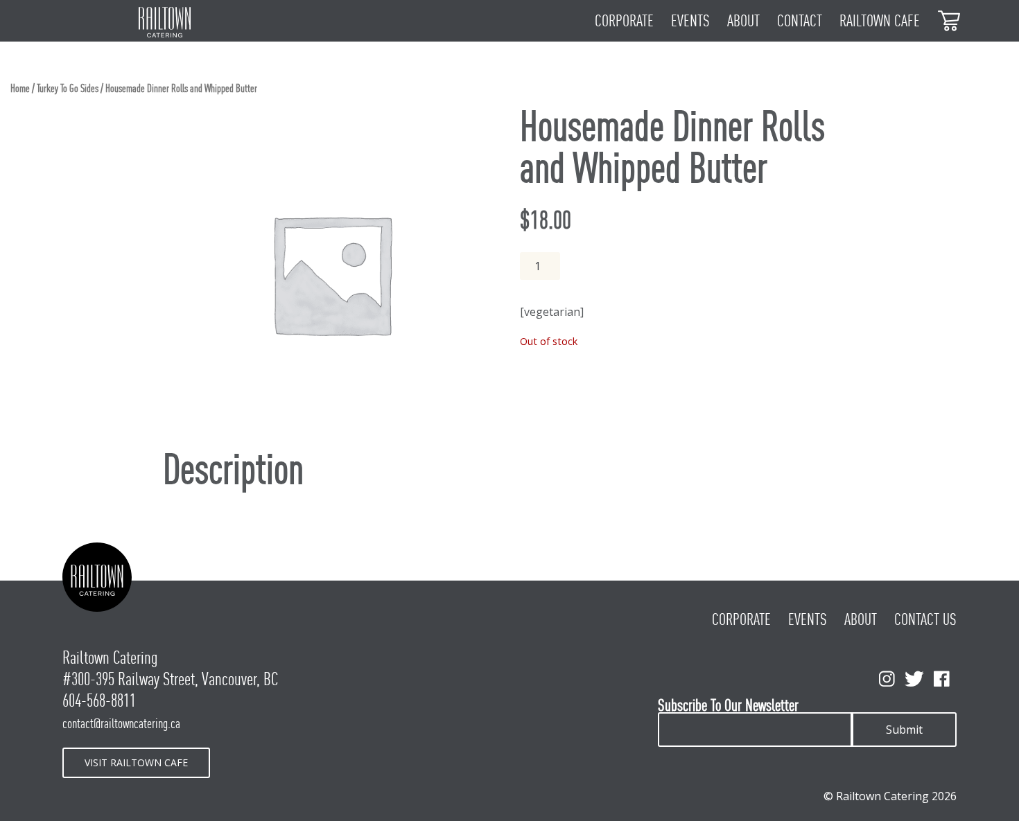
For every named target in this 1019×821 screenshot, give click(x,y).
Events (690, 21)
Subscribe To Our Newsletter (728, 705)
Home (20, 88)
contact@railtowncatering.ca (121, 723)
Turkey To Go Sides (67, 88)
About (743, 21)
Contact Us (925, 619)
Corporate (624, 21)
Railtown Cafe (879, 21)
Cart (949, 19)
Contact (799, 21)
